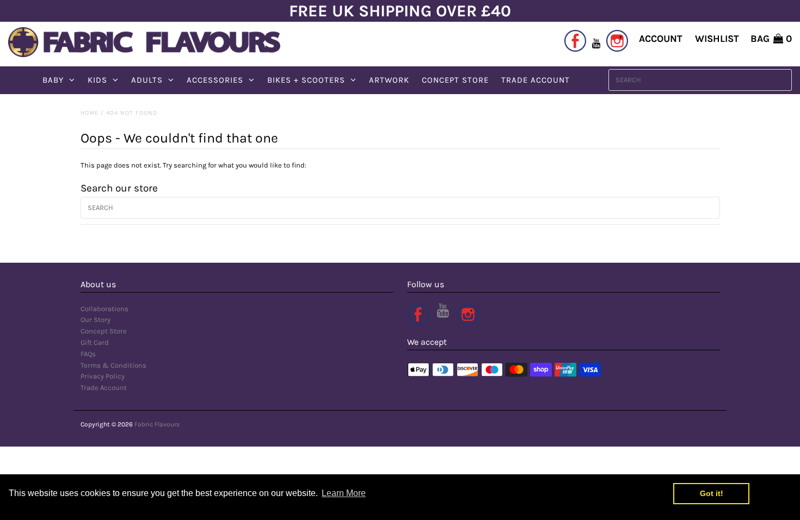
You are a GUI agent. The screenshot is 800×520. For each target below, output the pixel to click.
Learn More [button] (344, 493)
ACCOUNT (660, 39)
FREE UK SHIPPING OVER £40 (400, 11)
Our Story (95, 319)
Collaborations (104, 309)
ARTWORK (389, 80)
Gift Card (95, 342)
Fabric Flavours (157, 424)
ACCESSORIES (215, 80)
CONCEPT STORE (455, 80)
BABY (53, 80)
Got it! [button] (711, 493)
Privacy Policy (103, 376)
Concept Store (104, 331)
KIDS (97, 80)
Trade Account (104, 387)
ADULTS (147, 80)
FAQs (88, 354)
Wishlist (717, 39)
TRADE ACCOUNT (535, 80)
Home (90, 112)
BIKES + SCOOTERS (306, 80)
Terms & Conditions (113, 365)
